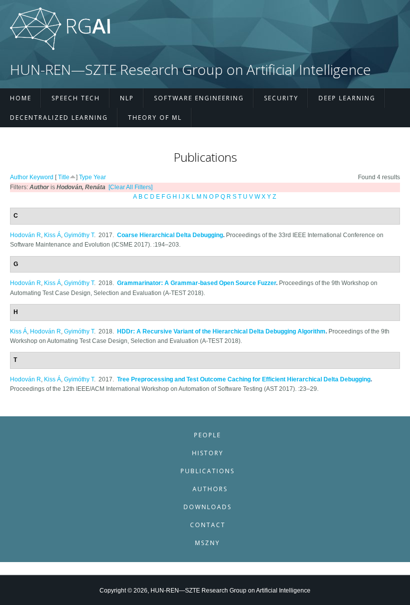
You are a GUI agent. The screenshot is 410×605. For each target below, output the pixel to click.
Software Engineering (199, 98)
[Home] (60, 47)
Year (100, 177)
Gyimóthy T (79, 235)
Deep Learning (347, 98)
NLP (127, 98)
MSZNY (207, 543)
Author (19, 177)
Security (281, 98)
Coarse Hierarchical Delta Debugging (170, 235)
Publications (207, 471)
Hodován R (25, 235)
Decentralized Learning (59, 117)
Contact (208, 525)
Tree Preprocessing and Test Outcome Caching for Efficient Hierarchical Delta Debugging (243, 379)
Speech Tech (76, 98)
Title (64, 177)
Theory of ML (155, 117)
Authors (210, 489)
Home (21, 98)
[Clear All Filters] (130, 187)
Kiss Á (52, 235)
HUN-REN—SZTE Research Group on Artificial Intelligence (190, 69)
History (208, 453)
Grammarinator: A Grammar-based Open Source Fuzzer (196, 283)
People (207, 435)
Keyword (42, 177)
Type (85, 177)
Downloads (208, 507)
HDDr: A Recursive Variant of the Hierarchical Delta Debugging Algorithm (221, 331)
